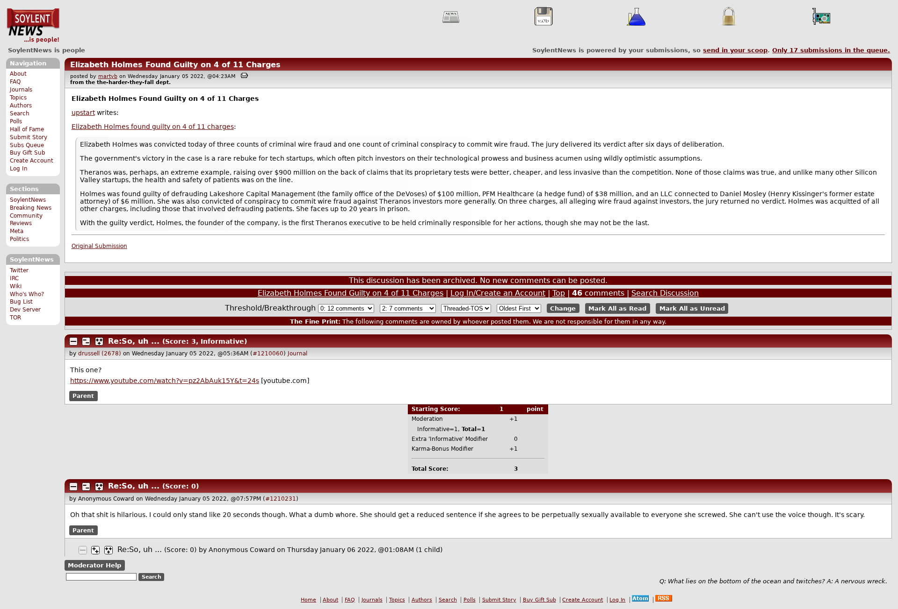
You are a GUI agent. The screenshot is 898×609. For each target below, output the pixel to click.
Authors (21, 105)
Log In (19, 168)
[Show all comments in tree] (99, 341)
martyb (107, 76)
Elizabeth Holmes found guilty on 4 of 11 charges (153, 126)
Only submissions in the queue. (831, 50)
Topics (18, 97)
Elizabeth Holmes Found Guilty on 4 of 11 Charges (175, 64)
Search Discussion (665, 293)
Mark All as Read (617, 308)
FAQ (15, 81)
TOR (15, 317)
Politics (19, 239)
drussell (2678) (99, 353)
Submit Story (28, 137)
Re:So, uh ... (133, 341)
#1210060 (268, 353)
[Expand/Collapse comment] (73, 341)
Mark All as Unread (692, 308)
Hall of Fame (27, 129)
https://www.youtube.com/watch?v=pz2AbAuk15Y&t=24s (164, 380)
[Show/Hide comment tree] (86, 341)
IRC (14, 278)
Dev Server (25, 309)
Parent (83, 396)
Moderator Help (94, 565)
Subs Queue (27, 145)
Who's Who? (27, 294)
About (18, 74)
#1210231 (280, 499)
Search (19, 113)
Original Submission (99, 246)
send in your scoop (735, 50)
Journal (297, 353)
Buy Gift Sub (27, 152)
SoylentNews (33, 25)
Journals (21, 89)
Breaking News (30, 208)
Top (558, 293)
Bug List (21, 301)
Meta (16, 231)
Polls (16, 121)
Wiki (16, 286)
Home (308, 600)
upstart (83, 112)
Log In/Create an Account (497, 293)
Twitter (19, 270)
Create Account (31, 160)
